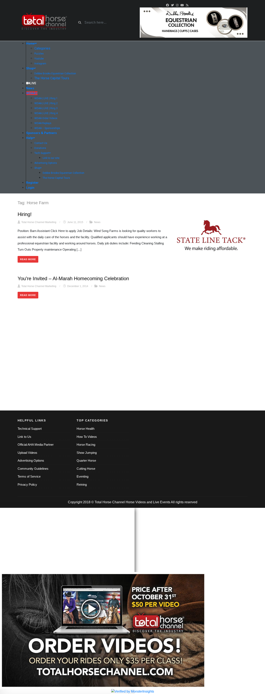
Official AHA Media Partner (36, 444)
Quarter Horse (86, 460)
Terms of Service (29, 476)
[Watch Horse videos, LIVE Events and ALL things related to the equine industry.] (44, 22)
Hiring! (25, 214)
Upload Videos (27, 452)
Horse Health (85, 428)
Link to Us (24, 436)
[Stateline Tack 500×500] (211, 235)
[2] (193, 22)
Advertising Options (31, 460)
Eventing (82, 476)
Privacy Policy (27, 484)
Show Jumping (87, 452)
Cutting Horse (86, 468)
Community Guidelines (33, 468)
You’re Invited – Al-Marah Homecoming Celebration (73, 278)
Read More (28, 259)
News (97, 222)
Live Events (161, 502)
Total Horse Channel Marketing (38, 222)
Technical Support (30, 428)
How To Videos (87, 436)
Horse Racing (86, 444)
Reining (82, 484)
